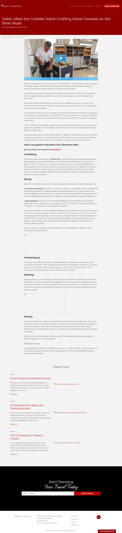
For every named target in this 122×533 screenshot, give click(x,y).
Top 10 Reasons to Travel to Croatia (26, 437)
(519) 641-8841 (43, 521)
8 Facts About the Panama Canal (30, 378)
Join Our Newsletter (106, 531)
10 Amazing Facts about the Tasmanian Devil (26, 407)
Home (73, 6)
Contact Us (75, 519)
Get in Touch (87, 493)
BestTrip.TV (56, 150)
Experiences (88, 6)
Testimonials (75, 525)
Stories (98, 6)
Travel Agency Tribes (71, 530)
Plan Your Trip (112, 6)
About (79, 6)
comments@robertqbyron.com (48, 523)
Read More (14, 394)
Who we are (75, 516)
